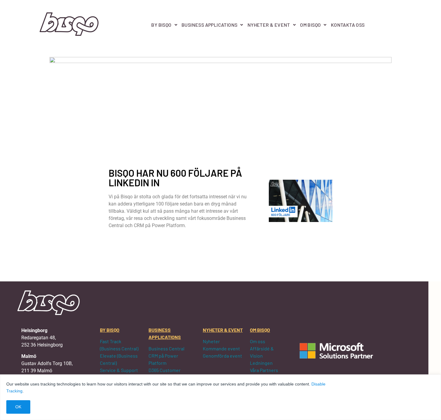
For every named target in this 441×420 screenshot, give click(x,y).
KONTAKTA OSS (348, 25)
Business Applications (209, 25)
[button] (164, 25)
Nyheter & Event (269, 25)
